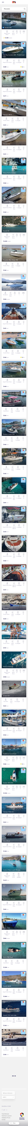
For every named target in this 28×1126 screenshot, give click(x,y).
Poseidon (6, 608)
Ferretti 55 (6, 231)
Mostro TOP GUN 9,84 (9, 1015)
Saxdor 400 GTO (8, 783)
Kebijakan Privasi (6, 1117)
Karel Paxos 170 (7, 86)
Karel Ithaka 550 (8, 579)
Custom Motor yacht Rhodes (11, 870)
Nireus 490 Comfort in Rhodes (12, 347)
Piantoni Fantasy (8, 666)
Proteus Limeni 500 (9, 405)
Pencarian (7, 9)
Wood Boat (6, 841)
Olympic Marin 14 (8, 812)
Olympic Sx (6, 144)
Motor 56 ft (6, 928)
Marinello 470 (7, 1044)
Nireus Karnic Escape (9, 173)
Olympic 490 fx (7, 115)
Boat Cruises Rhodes (9, 899)
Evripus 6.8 (6, 696)
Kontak (3, 1119)
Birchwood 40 (7, 725)
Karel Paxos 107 (7, 318)
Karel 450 (6, 521)
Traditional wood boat (9, 754)
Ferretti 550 (8, 27)
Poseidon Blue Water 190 (10, 202)
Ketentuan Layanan (7, 1115)
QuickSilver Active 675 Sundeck (12, 637)
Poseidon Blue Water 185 (10, 550)
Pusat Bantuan (5, 1114)
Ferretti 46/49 (7, 986)
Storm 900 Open (8, 957)
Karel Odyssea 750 (8, 492)
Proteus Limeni (7, 463)
